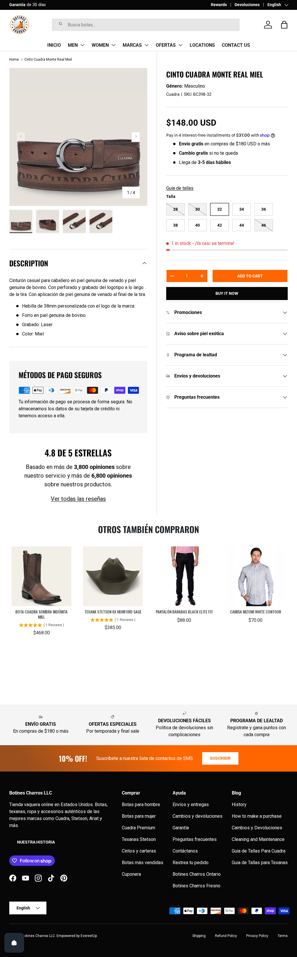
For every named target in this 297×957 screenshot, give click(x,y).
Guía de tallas (179, 188)
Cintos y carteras (139, 851)
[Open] (14, 943)
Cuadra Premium (138, 827)
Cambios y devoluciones (197, 816)
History (239, 804)
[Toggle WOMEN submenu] (113, 44)
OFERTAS (166, 45)
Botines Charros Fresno (196, 886)
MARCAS (132, 45)
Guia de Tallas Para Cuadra (258, 851)
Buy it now (226, 293)
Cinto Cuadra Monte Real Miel (48, 59)
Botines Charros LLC (38, 936)
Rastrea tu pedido (191, 862)
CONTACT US (236, 45)
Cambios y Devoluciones (257, 827)
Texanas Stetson (139, 839)
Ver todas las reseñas (78, 498)
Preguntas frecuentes (195, 839)
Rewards (219, 4)
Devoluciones (247, 4)
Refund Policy (226, 936)
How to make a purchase (257, 816)
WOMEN (100, 45)
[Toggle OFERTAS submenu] (180, 44)
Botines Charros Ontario (197, 874)
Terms (283, 936)
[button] (284, 24)
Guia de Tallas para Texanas (260, 862)
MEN (73, 45)
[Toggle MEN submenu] (82, 44)
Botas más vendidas (142, 862)
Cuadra (173, 94)
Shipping (199, 936)
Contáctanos (185, 851)
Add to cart (250, 276)
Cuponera (131, 874)
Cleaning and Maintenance (258, 839)
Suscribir (220, 758)
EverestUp (89, 936)
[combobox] (146, 25)
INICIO (54, 45)
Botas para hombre (141, 804)
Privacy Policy (257, 936)
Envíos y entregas (191, 804)
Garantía (181, 827)
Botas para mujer (139, 816)
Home (14, 59)
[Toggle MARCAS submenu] (146, 44)
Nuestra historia (36, 842)
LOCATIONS (202, 45)
